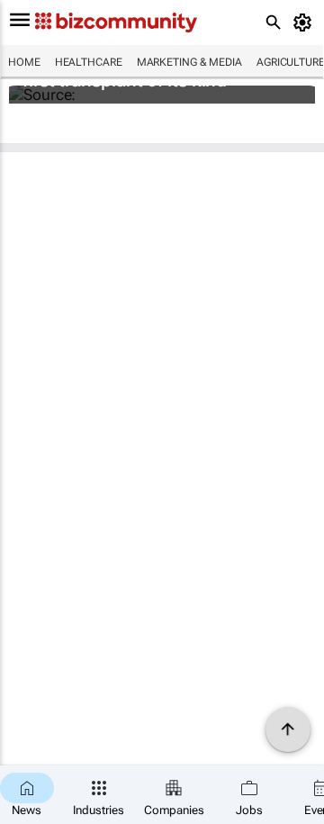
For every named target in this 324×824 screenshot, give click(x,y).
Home (24, 62)
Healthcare (88, 62)
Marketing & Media (189, 62)
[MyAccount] (306, 22)
